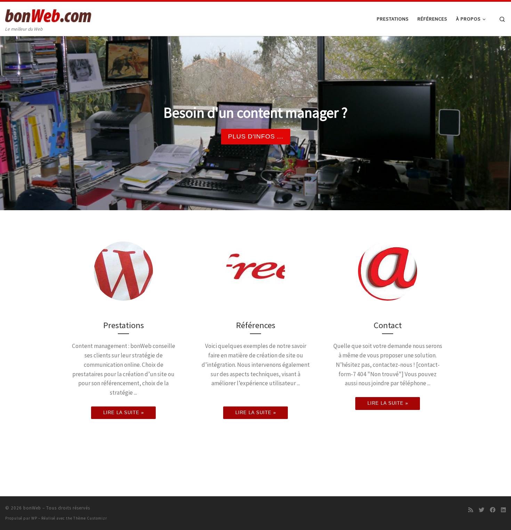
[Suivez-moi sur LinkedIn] (503, 510)
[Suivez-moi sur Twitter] (481, 510)
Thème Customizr (90, 518)
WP (34, 518)
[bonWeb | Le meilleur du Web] (48, 14)
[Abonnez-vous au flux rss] (470, 510)
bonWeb (32, 508)
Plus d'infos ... (255, 136)
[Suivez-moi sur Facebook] (492, 510)
